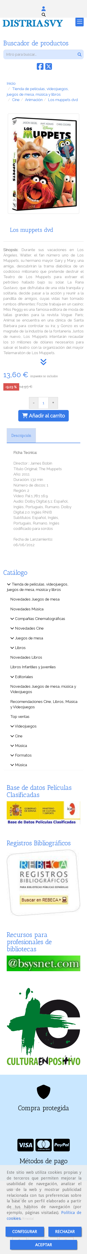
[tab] (21, 435)
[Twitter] (48, 68)
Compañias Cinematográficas (39, 618)
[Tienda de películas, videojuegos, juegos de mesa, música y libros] (9, 584)
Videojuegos (25, 726)
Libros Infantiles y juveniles (33, 667)
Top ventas (19, 716)
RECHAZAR (65, 1231)
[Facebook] (40, 68)
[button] (43, 9)
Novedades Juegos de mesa (35, 599)
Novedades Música (27, 609)
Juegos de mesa (28, 638)
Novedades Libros (26, 657)
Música (20, 745)
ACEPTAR (43, 1244)
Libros (20, 647)
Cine (18, 736)
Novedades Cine (29, 628)
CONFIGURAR (24, 1231)
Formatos (23, 755)
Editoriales (23, 677)
